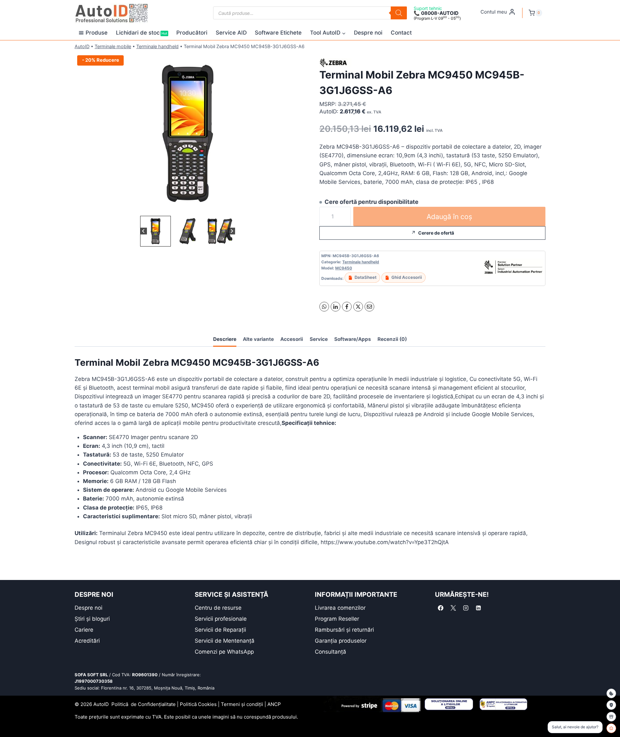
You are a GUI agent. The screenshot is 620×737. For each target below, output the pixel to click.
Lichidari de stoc (141, 32)
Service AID (231, 32)
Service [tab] (319, 339)
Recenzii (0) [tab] (392, 339)
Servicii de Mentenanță (224, 640)
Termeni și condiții (242, 704)
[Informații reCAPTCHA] (611, 705)
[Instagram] (465, 608)
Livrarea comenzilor (340, 608)
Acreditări (87, 640)
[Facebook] (347, 306)
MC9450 (343, 268)
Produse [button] (97, 32)
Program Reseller (337, 619)
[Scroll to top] (9, 720)
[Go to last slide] (143, 231)
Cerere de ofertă (436, 233)
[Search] (399, 12)
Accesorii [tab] (291, 339)
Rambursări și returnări (344, 629)
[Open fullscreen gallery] (294, 207)
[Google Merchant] (611, 716)
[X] (358, 306)
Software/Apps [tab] (352, 339)
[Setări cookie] (611, 693)
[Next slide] (231, 231)
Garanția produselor (341, 640)
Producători (191, 32)
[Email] (369, 306)
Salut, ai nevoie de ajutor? (575, 726)
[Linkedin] (478, 608)
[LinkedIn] (335, 306)
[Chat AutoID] (611, 728)
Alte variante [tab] (258, 339)
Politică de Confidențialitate (143, 704)
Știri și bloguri (92, 619)
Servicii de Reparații (220, 629)
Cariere (84, 629)
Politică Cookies (198, 704)
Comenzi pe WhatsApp (224, 651)
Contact (401, 32)
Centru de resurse (218, 608)
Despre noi (368, 32)
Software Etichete (278, 32)
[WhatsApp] (324, 306)
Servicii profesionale (221, 619)
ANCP (274, 704)
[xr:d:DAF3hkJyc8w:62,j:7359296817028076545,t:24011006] (188, 133)
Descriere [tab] (224, 339)
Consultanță (330, 651)
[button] (155, 231)
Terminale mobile (113, 46)
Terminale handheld (157, 46)
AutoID (82, 46)
